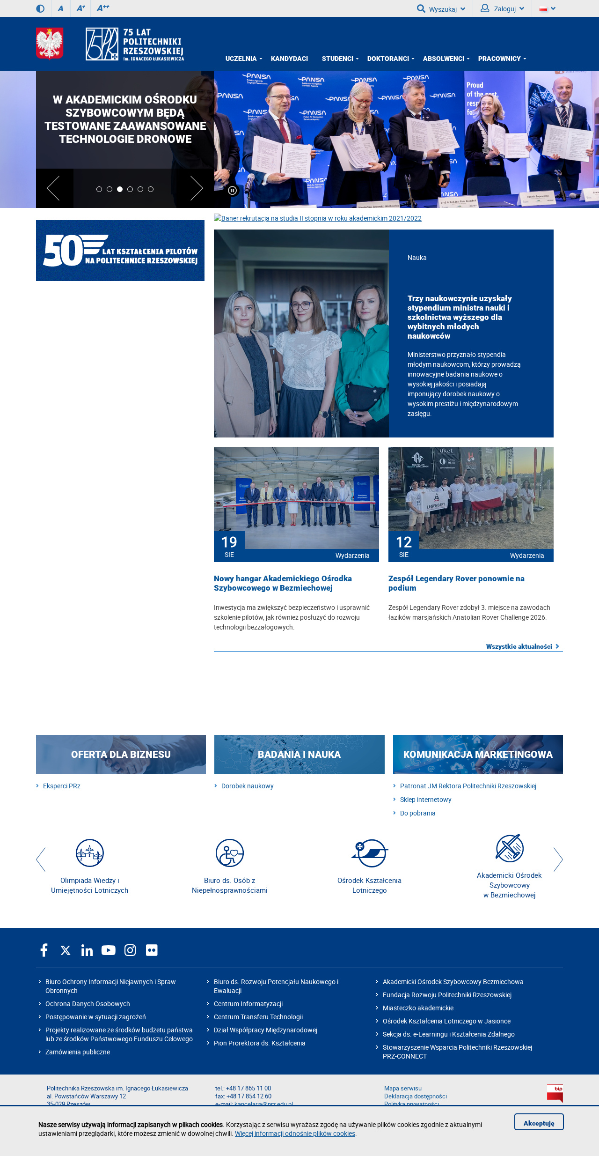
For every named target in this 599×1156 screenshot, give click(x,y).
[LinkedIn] (87, 950)
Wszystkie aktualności (519, 646)
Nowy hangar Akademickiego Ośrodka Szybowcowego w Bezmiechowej (283, 583)
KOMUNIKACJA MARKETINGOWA (478, 754)
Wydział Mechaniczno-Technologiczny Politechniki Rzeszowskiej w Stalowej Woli (120, 629)
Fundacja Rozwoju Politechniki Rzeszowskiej (447, 994)
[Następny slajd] (195, 188)
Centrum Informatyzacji (248, 1003)
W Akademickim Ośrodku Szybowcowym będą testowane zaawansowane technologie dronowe (125, 119)
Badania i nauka (299, 754)
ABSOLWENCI (443, 58)
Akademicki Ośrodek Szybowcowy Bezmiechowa (453, 981)
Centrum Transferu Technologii (258, 1016)
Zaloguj (504, 8)
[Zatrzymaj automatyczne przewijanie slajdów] (233, 190)
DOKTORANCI (388, 58)
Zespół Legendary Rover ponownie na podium (456, 583)
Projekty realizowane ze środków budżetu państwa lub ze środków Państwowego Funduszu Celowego (119, 1034)
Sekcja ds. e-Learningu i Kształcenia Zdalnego (449, 1034)
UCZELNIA (241, 58)
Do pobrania (418, 812)
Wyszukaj (443, 9)
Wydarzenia (353, 555)
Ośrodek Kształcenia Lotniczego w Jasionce (447, 1020)
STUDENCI (337, 58)
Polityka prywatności (411, 1104)
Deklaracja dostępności (415, 1096)
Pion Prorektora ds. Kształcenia (260, 1042)
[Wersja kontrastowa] (40, 8)
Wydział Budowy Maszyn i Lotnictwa (120, 386)
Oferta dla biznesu (121, 754)
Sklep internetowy (426, 799)
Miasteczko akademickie (418, 1007)
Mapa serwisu (403, 1088)
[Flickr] (152, 950)
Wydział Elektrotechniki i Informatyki (120, 508)
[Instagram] (130, 950)
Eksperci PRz (61, 785)
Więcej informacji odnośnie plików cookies (295, 1133)
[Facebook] (44, 950)
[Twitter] (65, 950)
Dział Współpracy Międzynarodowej (265, 1029)
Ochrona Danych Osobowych (87, 1003)
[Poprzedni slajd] (54, 188)
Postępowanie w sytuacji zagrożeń (95, 1016)
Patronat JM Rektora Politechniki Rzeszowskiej (468, 785)
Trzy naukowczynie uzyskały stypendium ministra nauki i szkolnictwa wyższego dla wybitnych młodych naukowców (460, 317)
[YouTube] (109, 950)
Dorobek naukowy (247, 785)
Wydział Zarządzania (120, 690)
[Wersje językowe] (547, 8)
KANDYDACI (289, 58)
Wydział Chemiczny (120, 447)
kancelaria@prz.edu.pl (263, 1104)
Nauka (417, 257)
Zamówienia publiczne (77, 1051)
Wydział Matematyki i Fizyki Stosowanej (120, 569)
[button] (40, 859)
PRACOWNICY (499, 58)
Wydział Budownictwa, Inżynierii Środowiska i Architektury (120, 325)
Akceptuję (539, 1123)
